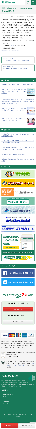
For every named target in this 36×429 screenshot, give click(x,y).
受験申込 (19, 309)
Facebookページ (8, 394)
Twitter (5, 396)
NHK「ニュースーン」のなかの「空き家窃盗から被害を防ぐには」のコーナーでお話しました (13, 91)
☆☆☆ (12, 45)
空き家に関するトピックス (19, 16)
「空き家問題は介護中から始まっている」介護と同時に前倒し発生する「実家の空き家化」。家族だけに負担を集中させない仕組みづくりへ (17, 101)
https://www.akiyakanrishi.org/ (10, 50)
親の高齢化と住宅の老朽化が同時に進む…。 (14, 154)
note (4, 399)
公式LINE (6, 403)
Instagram (6, 401)
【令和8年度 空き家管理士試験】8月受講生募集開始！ (17, 84)
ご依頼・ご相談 (19, 321)
